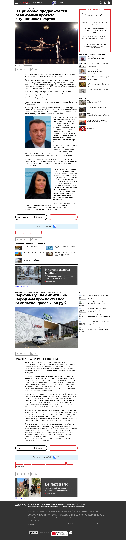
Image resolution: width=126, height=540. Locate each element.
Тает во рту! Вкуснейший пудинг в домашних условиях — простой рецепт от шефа (98, 78)
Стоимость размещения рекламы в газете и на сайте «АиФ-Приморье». (64, 504)
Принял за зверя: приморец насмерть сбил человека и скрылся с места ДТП (32, 260)
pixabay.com (28, 65)
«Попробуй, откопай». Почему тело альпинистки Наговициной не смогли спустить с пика (98, 58)
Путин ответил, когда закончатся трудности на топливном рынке (97, 121)
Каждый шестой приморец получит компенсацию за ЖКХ (95, 14)
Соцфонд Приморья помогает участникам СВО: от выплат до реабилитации (95, 46)
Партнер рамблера (44, 532)
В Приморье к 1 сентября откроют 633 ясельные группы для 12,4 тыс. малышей (94, 30)
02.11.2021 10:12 (19, 8)
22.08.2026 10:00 (20, 292)
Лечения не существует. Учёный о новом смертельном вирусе (98, 90)
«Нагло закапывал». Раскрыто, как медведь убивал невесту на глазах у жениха (99, 323)
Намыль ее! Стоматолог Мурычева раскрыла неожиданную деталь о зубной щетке (98, 65)
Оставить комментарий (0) (63, 217)
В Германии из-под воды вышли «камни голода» (97, 101)
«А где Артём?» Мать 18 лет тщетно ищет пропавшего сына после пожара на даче (98, 297)
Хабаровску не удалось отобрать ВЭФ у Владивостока (65, 247)
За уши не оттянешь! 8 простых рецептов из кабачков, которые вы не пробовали (99, 84)
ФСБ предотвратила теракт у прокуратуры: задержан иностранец (98, 114)
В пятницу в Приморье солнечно (34, 252)
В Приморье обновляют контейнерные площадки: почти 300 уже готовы (95, 22)
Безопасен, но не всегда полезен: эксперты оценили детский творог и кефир (65, 254)
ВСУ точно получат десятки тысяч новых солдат (97, 108)
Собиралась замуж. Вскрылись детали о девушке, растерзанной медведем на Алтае (98, 310)
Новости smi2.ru (21, 286)
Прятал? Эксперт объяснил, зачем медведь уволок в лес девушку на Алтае (98, 329)
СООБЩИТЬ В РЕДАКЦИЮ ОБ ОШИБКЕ (73, 506)
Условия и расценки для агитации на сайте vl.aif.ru (44, 506)
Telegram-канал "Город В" (23, 349)
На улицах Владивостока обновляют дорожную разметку (34, 247)
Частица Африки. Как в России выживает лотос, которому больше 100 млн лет (98, 303)
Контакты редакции (34, 504)
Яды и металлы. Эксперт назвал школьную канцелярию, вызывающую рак (97, 71)
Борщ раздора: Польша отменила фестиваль (97, 127)
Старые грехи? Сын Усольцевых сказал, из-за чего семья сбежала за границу (99, 316)
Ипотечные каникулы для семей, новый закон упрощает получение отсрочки (94, 38)
